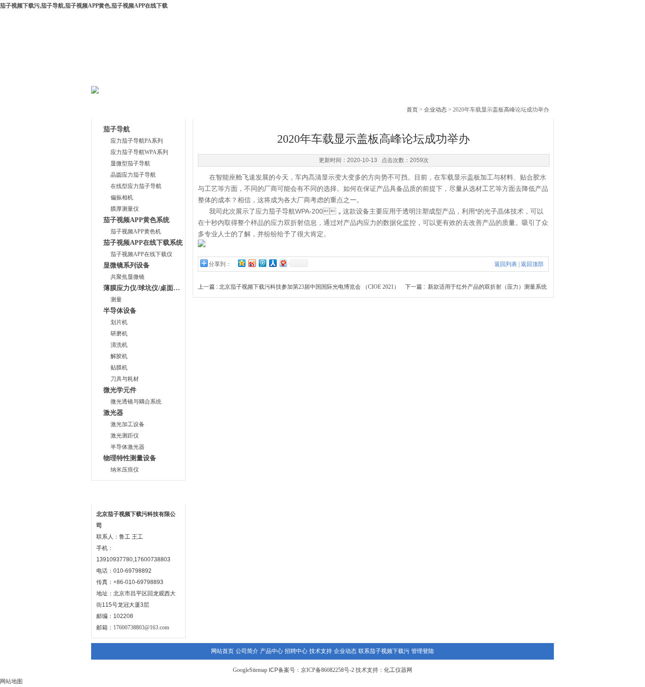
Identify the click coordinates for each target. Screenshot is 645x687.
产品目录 (114, 108)
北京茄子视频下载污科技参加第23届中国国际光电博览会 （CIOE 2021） (309, 286)
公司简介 (179, 75)
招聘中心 (296, 651)
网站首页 (122, 75)
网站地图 (11, 681)
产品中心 (236, 75)
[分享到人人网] (272, 263)
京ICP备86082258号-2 (327, 670)
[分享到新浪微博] (251, 263)
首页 (412, 109)
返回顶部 (532, 264)
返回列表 (505, 264)
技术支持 (350, 75)
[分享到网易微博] (283, 263)
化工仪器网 (398, 670)
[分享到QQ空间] (241, 263)
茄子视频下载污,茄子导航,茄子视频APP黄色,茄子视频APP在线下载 (84, 5)
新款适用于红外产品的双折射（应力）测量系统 (487, 286)
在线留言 (464, 75)
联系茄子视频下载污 (522, 75)
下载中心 (293, 75)
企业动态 (407, 75)
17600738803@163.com (141, 627)
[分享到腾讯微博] (262, 263)
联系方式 (114, 492)
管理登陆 (422, 651)
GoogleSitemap (250, 670)
